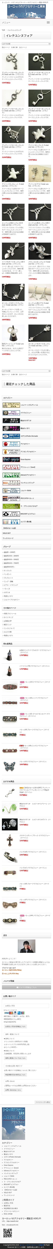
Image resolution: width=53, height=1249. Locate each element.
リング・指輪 (8, 581)
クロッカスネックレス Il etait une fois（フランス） (39, 263)
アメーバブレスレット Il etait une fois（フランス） (13, 185)
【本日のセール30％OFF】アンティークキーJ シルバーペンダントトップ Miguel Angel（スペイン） (35, 790)
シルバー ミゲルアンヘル (29, 405)
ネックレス (8, 570)
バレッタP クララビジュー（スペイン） (33, 900)
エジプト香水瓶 (26, 522)
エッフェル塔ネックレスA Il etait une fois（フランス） (12, 224)
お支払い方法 (8, 1203)
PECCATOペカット (27, 498)
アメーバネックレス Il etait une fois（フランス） (38, 146)
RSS (5, 1214)
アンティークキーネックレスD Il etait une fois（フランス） (39, 111)
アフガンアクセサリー (28, 452)
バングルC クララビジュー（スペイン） (33, 868)
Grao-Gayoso (25, 459)
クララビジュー (26, 413)
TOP (3, 30)
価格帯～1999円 (9, 552)
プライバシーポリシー (11, 1211)
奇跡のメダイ (8, 596)
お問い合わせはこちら (13, 1090)
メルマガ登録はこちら (28, 987)
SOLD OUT (7, 533)
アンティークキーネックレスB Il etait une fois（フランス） (39, 74)
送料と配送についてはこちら (15, 1058)
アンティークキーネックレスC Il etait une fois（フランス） (13, 111)
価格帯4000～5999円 (11, 559)
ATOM (10, 1214)
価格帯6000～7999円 (11, 563)
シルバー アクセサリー (12, 600)
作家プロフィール (10, 614)
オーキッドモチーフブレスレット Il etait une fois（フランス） (13, 305)
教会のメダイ (25, 428)
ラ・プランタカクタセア (29, 506)
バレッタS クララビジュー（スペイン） (33, 761)
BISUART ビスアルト (28, 514)
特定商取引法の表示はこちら (15, 1075)
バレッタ (7, 589)
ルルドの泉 (8, 632)
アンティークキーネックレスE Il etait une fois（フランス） (13, 147)
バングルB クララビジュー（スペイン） (33, 852)
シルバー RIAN (26, 490)
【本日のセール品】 (10, 528)
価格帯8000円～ (9, 567)
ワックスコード (8, 538)
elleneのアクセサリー (28, 475)
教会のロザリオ (26, 420)
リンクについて (9, 628)
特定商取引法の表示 (11, 1208)
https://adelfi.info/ (12, 1221)
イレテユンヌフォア (14, 30)
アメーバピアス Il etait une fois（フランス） (38, 185)
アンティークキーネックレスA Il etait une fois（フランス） (13, 73)
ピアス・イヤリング (11, 585)
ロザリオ (7, 592)
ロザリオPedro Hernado (29, 436)
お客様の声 (8, 621)
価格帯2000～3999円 (11, 556)
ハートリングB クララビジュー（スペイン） (35, 666)
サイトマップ (8, 617)
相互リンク (8, 625)
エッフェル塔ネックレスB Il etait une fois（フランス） (38, 224)
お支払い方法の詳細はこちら (15, 1026)
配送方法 (7, 1206)
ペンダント (8, 574)
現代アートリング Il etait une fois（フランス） (13, 345)
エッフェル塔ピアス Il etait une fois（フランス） (38, 304)
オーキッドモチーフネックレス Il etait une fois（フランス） (39, 346)
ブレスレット (8, 578)
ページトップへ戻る (43, 1102)
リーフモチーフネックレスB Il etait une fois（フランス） (13, 263)
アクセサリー (25, 444)
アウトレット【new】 (28, 467)
